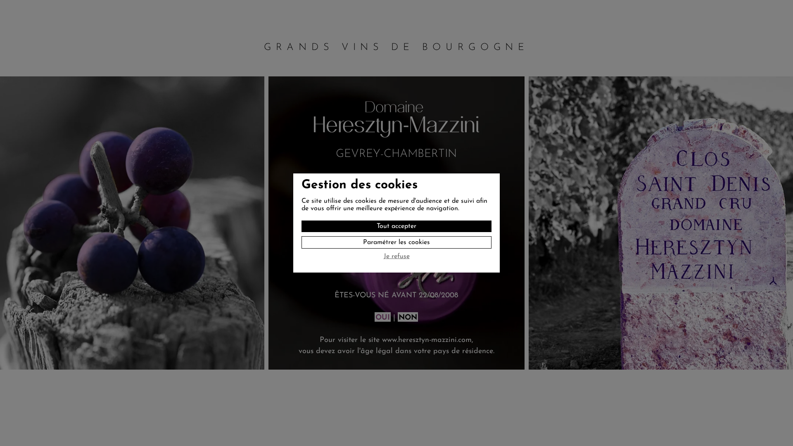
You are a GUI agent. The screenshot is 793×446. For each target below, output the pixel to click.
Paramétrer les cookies (396, 242)
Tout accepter (396, 226)
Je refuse (397, 256)
